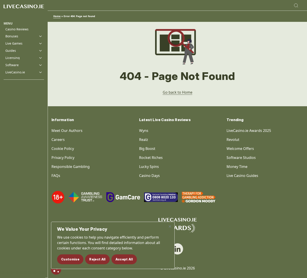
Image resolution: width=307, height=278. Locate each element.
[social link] (177, 249)
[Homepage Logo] (24, 10)
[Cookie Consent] (56, 269)
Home (57, 16)
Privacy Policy (62, 157)
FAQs (55, 175)
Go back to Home (177, 92)
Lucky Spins (149, 166)
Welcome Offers (240, 148)
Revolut (233, 139)
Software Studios (241, 157)
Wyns (143, 130)
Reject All (97, 259)
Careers (58, 139)
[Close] (170, 226)
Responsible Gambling (70, 166)
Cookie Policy (62, 148)
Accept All (124, 259)
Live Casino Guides (242, 175)
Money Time (237, 166)
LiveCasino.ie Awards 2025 (249, 130)
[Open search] (296, 5)
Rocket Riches (151, 157)
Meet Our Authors (66, 130)
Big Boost (147, 148)
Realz (143, 139)
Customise (70, 259)
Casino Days (149, 175)
